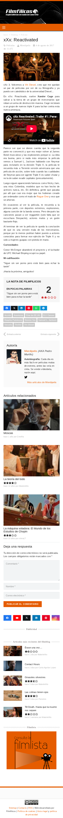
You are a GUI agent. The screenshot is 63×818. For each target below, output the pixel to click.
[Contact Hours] (13, 666)
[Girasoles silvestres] (13, 681)
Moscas (8, 433)
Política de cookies (26, 811)
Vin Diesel (30, 84)
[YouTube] (17, 618)
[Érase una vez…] (13, 651)
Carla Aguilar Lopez (47, 668)
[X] (27, 618)
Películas (10, 45)
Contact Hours (32, 664)
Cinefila (20, 437)
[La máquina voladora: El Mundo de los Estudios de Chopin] (32, 510)
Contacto (22, 808)
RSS (30, 808)
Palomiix (42, 699)
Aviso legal (42, 811)
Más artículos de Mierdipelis (41, 382)
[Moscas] (32, 414)
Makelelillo (24, 486)
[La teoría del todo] (32, 460)
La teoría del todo (14, 479)
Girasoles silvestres (35, 677)
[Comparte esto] (7, 308)
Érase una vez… (33, 647)
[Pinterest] (46, 618)
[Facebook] (7, 618)
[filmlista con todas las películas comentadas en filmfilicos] (31, 768)
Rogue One (43, 196)
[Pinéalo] (29, 308)
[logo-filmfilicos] (22, 12)
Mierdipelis (25, 45)
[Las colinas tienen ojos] (13, 695)
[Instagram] (55, 618)
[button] (3, 27)
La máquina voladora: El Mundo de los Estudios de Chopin (27, 530)
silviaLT (22, 538)
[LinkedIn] (36, 618)
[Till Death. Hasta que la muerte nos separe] (13, 712)
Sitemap (13, 808)
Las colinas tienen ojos (36, 692)
